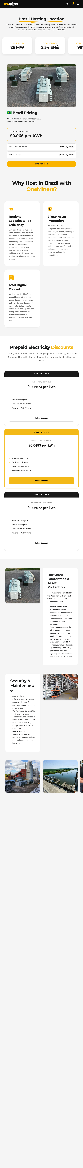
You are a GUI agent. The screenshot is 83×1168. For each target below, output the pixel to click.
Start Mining (41, 164)
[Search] (67, 4)
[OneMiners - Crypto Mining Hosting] (11, 4)
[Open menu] (78, 4)
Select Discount (41, 418)
